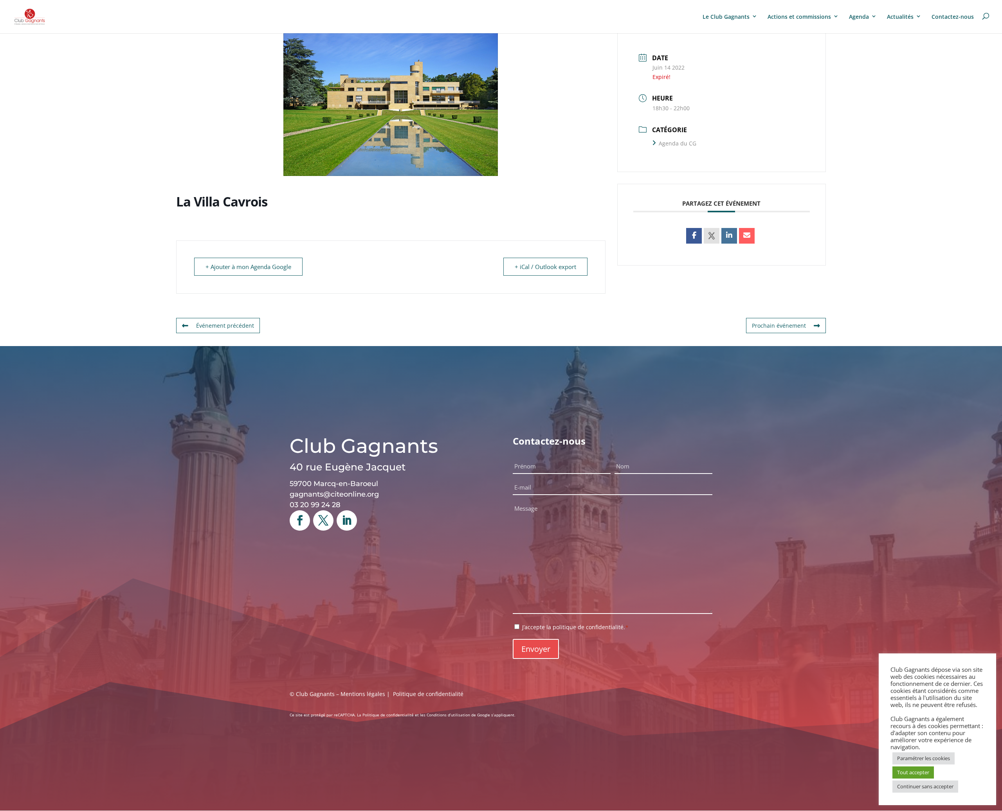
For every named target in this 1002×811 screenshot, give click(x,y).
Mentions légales (363, 694)
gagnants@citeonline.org (334, 494)
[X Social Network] (711, 236)
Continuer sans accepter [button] (925, 786)
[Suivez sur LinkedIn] (347, 520)
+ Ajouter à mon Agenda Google (248, 267)
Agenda (859, 16)
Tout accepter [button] (913, 772)
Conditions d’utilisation (448, 715)
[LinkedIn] (729, 236)
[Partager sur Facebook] (694, 236)
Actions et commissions (799, 16)
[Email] (747, 236)
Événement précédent (225, 325)
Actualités (900, 16)
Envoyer (535, 649)
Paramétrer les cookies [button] (923, 758)
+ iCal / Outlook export (545, 267)
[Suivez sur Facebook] (300, 520)
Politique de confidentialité (428, 694)
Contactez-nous (953, 16)
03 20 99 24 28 (315, 505)
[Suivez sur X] (323, 520)
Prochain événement (779, 325)
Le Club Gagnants (726, 16)
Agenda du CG (677, 143)
